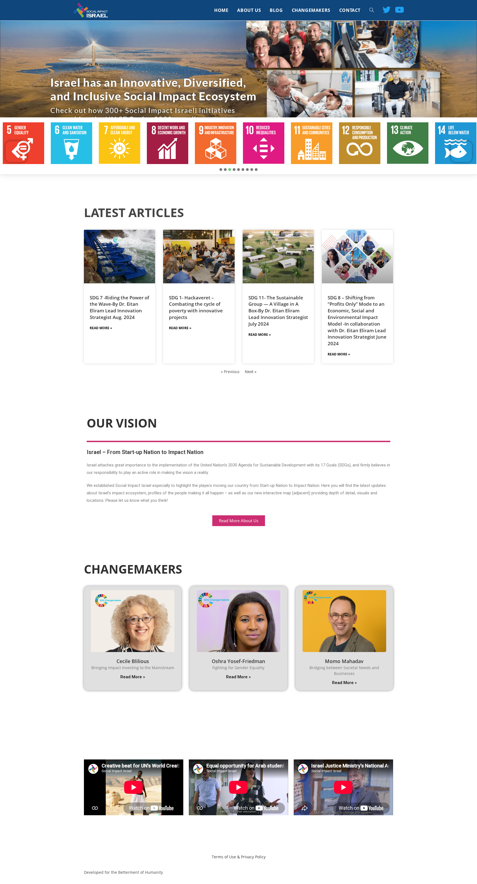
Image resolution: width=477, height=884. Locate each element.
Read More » (101, 328)
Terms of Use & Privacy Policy (239, 856)
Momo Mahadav (344, 661)
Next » (250, 371)
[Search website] (371, 10)
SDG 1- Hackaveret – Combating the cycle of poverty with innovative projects (196, 307)
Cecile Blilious (132, 661)
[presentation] (221, 169)
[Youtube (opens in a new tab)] (399, 10)
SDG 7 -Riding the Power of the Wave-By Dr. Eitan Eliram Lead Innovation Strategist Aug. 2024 (119, 307)
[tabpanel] (71, 143)
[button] (238, 520)
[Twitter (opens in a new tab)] (386, 10)
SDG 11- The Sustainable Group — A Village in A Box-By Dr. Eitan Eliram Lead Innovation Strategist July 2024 (278, 310)
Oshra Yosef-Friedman (238, 661)
